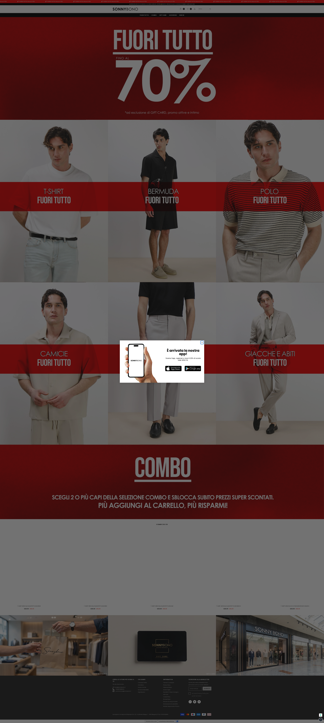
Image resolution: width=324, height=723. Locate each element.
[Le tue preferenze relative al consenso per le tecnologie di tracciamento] (320, 715)
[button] (321, 720)
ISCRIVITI (170, 372)
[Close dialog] (185, 347)
